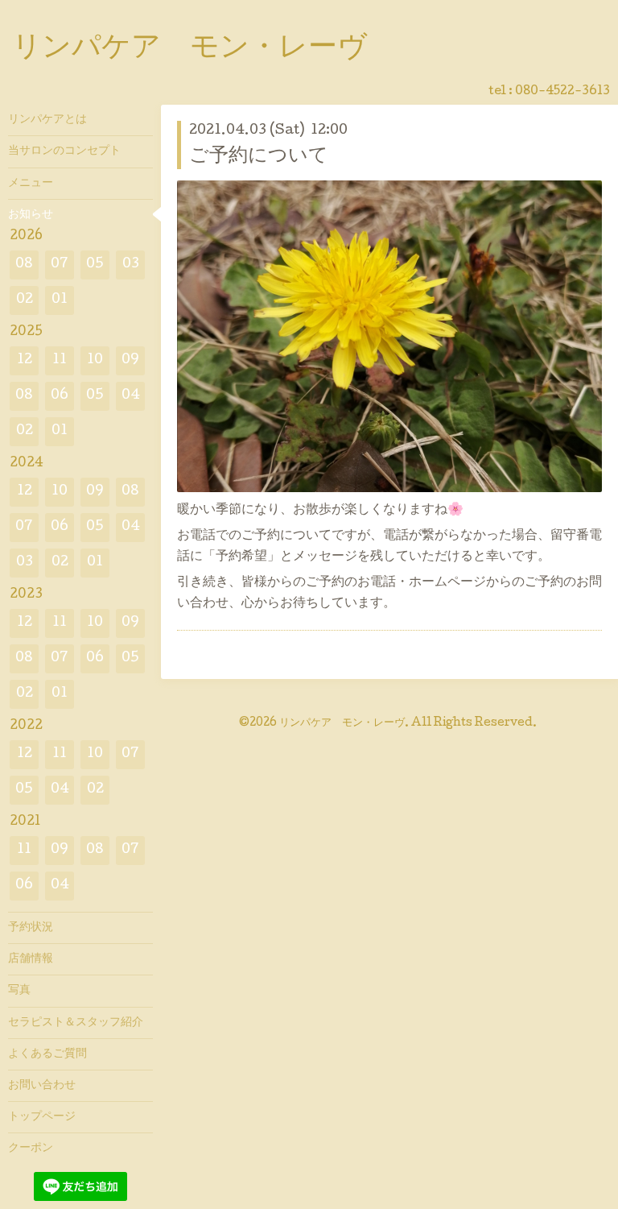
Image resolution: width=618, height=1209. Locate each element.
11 (59, 360)
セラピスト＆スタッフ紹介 (75, 1022)
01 (60, 300)
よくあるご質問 (47, 1054)
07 (59, 264)
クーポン (30, 1148)
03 (130, 264)
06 (59, 396)
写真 (19, 990)
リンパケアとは (47, 120)
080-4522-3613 (562, 91)
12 (24, 360)
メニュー (30, 183)
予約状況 (30, 927)
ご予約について (258, 157)
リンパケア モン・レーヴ (189, 49)
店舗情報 (30, 959)
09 (130, 360)
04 (131, 396)
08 (24, 264)
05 (95, 264)
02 (24, 300)
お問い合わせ (42, 1085)
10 (95, 360)
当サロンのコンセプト (64, 151)
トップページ (42, 1117)
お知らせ (30, 215)
